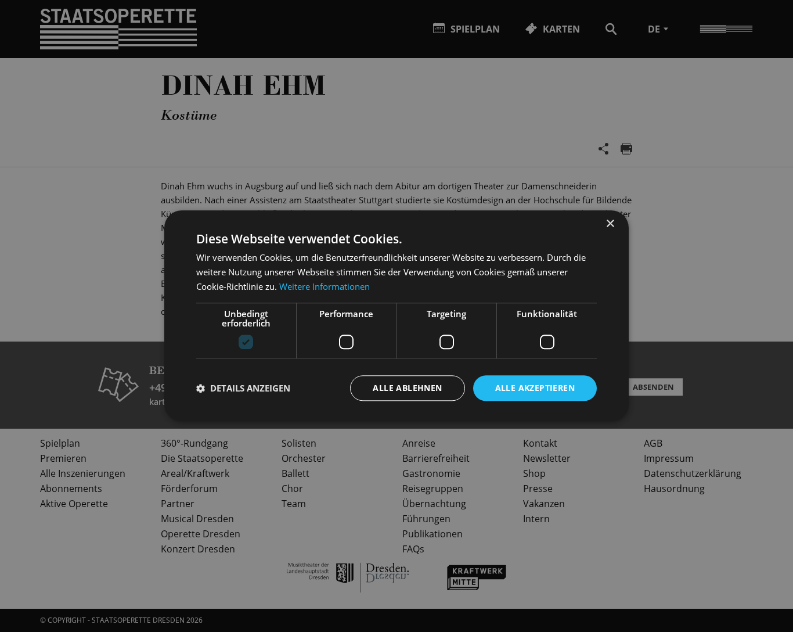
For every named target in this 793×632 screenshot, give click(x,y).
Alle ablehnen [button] (407, 387)
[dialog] (396, 316)
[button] (243, 388)
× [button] (609, 224)
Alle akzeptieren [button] (535, 387)
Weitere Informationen (324, 286)
